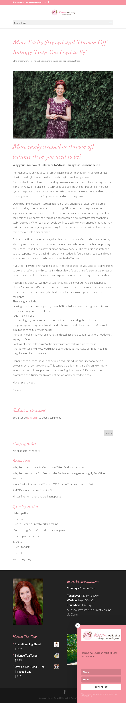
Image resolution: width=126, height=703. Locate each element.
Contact (17, 553)
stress (77, 60)
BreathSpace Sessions (26, 536)
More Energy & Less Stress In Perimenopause (39, 530)
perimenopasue (66, 60)
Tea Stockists (22, 546)
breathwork (23, 60)
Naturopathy (20, 513)
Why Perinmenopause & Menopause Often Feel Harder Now (48, 467)
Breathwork (20, 519)
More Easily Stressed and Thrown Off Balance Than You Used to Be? (53, 484)
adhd (15, 60)
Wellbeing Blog (22, 559)
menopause (52, 60)
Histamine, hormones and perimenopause (37, 496)
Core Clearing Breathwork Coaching (36, 524)
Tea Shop (18, 542)
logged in (32, 417)
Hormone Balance (38, 60)
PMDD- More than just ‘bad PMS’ (32, 490)
